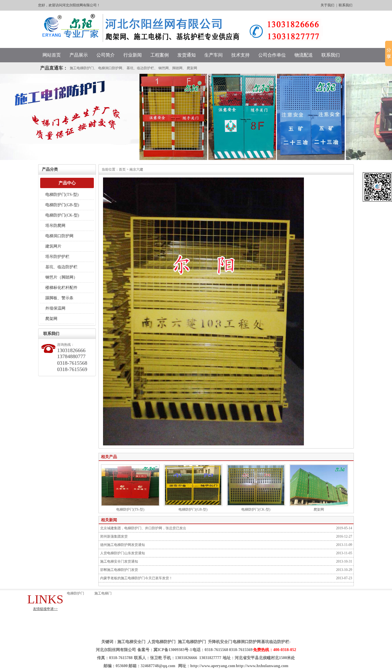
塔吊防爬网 (55, 225)
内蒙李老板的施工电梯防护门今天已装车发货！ (136, 578)
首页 (122, 169)
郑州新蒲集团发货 (114, 536)
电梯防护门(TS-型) (62, 194)
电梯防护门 (75, 593)
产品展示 (78, 55)
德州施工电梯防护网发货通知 (122, 545)
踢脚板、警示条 (59, 298)
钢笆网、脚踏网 (170, 68)
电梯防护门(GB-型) (62, 205)
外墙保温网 (55, 308)
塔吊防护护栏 (57, 256)
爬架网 (192, 68)
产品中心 (67, 183)
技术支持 (240, 55)
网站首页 (51, 55)
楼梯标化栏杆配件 (61, 287)
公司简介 (105, 55)
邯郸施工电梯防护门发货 (119, 570)
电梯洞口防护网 (110, 68)
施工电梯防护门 (82, 68)
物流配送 (303, 55)
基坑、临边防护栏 (140, 68)
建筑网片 (53, 246)
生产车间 (213, 55)
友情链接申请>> (45, 609)
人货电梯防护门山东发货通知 (122, 553)
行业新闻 (132, 55)
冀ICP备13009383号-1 (173, 650)
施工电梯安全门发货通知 (119, 561)
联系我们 (345, 5)
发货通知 (186, 55)
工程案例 (159, 55)
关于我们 (327, 5)
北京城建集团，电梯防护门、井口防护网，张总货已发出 (143, 528)
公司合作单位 (272, 55)
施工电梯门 (103, 593)
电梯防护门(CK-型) (62, 215)
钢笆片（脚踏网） (61, 277)
